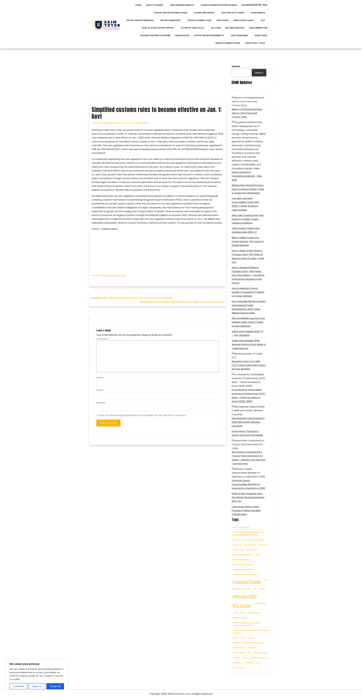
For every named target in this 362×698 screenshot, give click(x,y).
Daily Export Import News (114, 275)
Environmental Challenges (243, 555)
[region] (37, 675)
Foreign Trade (247, 582)
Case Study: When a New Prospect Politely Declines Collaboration (246, 510)
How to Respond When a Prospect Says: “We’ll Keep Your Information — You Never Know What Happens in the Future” (248, 275)
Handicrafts (245, 596)
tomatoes (236, 657)
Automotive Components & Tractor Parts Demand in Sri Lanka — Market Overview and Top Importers (248, 457)
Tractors (245, 657)
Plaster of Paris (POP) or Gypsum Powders (248, 643)
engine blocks (251, 550)
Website (100, 402)
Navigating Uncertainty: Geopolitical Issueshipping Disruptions (246, 624)
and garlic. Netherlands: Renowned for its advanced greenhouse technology (248, 533)
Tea (249, 653)
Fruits (265, 579)
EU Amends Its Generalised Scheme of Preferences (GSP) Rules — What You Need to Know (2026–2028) (248, 395)
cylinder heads (238, 550)
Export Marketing (170, 20)
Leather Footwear (253, 613)
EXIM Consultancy (243, 20)
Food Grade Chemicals (241, 559)
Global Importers (204, 12)
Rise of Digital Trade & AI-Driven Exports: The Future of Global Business (248, 241)
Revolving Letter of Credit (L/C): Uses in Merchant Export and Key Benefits (249, 365)
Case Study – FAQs (255, 43)
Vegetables (249, 662)
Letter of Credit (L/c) (192, 27)
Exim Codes (261, 35)
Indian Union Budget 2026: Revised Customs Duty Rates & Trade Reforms (249, 344)
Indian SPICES (182, 35)
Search (259, 72)
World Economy (238, 667)
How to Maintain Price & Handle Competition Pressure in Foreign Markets (248, 292)
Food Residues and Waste (242, 569)
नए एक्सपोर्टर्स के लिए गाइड (254, 5)
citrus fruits (237, 545)
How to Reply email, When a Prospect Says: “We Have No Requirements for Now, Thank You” (248, 256)
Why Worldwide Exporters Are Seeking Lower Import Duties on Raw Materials (248, 322)
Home (138, 5)
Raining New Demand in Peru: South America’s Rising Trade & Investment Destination (248, 189)
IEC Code (216, 27)
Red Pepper (251, 647)
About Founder (154, 5)
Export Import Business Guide (170, 12)
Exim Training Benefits (182, 5)
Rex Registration (234, 27)
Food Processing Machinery (243, 564)
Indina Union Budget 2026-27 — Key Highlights (247, 333)
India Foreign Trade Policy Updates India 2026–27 (246, 230)
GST (263, 20)
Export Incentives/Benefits (209, 35)
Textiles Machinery (260, 653)
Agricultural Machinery (241, 527)
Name (100, 377)
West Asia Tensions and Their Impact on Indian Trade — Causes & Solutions (248, 219)
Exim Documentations (228, 43)
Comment (102, 338)
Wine (258, 662)
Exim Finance (258, 12)
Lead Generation (258, 27)
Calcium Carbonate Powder (254, 540)
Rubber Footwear (239, 653)
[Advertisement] (157, 83)
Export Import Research (140, 20)
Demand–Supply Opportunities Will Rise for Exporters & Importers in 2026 (248, 484)
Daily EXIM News (239, 35)
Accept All (55, 686)
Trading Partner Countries (155, 35)
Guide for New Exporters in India (219, 5)
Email (100, 390)
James (235, 613)
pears (244, 638)
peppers (251, 638)
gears (255, 589)
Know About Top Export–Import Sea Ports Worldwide (247, 433)
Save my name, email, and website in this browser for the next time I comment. (142, 415)
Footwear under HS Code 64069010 (246, 574)
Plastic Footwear (239, 647)
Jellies (242, 613)
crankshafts (263, 545)
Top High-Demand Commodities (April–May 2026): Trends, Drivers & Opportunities (245, 204)
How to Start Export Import (158, 27)
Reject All (37, 686)
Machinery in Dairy (240, 618)
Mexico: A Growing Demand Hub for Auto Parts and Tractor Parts (247, 113)
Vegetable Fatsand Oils (259, 657)
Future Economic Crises (241, 589)
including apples (260, 603)
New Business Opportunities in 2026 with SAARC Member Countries (248, 422)
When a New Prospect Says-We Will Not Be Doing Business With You (248, 497)
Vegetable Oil (238, 662)
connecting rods (250, 545)
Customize (18, 686)
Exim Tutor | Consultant (136, 122)
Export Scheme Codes (199, 20)
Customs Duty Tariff (232, 12)
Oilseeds (236, 638)
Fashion (258, 555)
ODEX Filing (222, 20)
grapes (262, 589)
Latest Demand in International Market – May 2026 (247, 176)
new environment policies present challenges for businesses (251, 631)
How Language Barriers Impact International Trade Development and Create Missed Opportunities (249, 307)
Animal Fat (237, 540)
